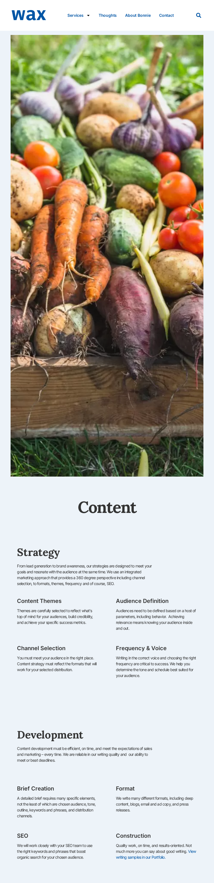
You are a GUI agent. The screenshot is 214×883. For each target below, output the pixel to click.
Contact (166, 15)
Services (75, 15)
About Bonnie (138, 15)
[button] (198, 15)
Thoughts (108, 15)
